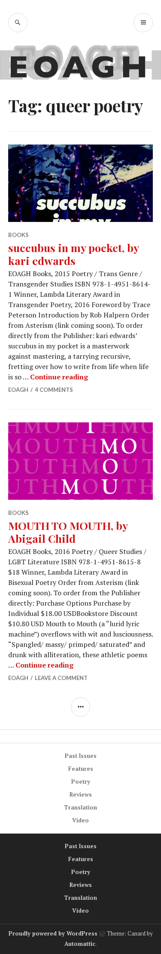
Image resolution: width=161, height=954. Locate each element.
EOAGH (18, 389)
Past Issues (81, 756)
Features (80, 768)
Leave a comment (61, 677)
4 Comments (54, 389)
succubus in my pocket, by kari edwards (73, 254)
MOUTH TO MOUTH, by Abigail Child (68, 531)
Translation (80, 807)
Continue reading (59, 377)
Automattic (79, 944)
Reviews (81, 794)
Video (80, 820)
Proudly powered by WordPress (53, 933)
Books (18, 234)
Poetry (80, 781)
